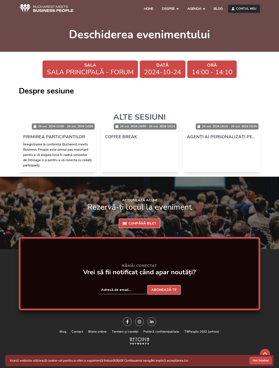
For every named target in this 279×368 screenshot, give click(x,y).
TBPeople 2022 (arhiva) (201, 332)
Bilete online (97, 332)
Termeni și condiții (125, 332)
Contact (77, 332)
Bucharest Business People (156, 353)
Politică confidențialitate (161, 332)
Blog (63, 332)
